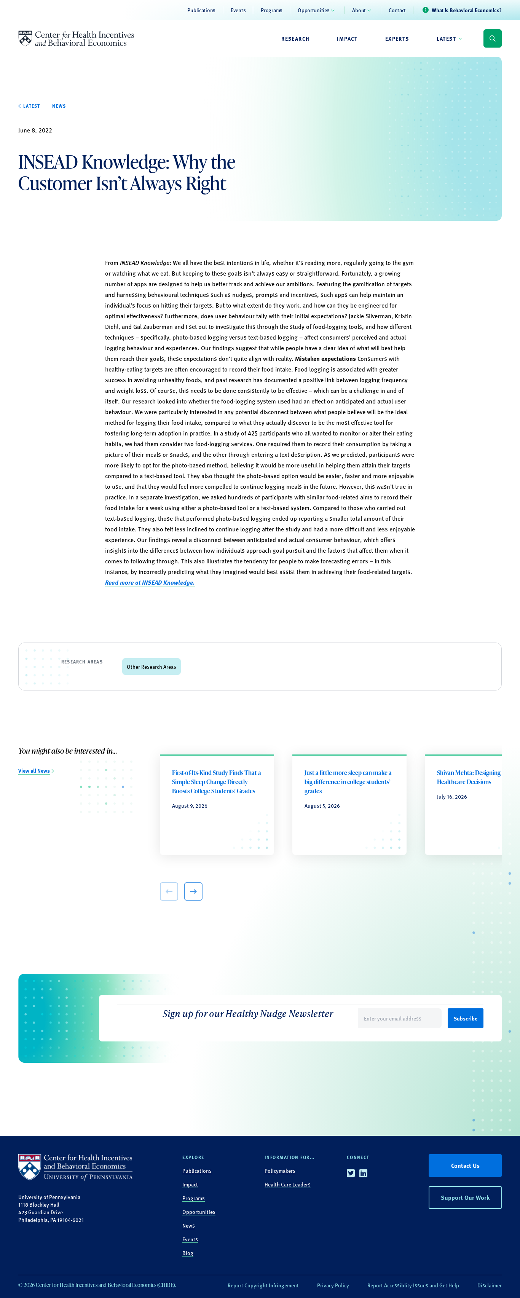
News (188, 1225)
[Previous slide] (169, 891)
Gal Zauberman (153, 326)
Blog (187, 1253)
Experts (397, 38)
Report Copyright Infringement (263, 1285)
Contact (397, 10)
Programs (271, 10)
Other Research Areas (151, 666)
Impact (347, 38)
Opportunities (313, 10)
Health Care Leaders (288, 1184)
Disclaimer (489, 1285)
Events (238, 10)
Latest (446, 38)
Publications (201, 10)
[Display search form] (492, 38)
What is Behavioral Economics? (467, 10)
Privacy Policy (333, 1285)
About (359, 10)
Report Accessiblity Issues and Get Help (413, 1285)
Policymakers (280, 1170)
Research (295, 38)
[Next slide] (193, 891)
